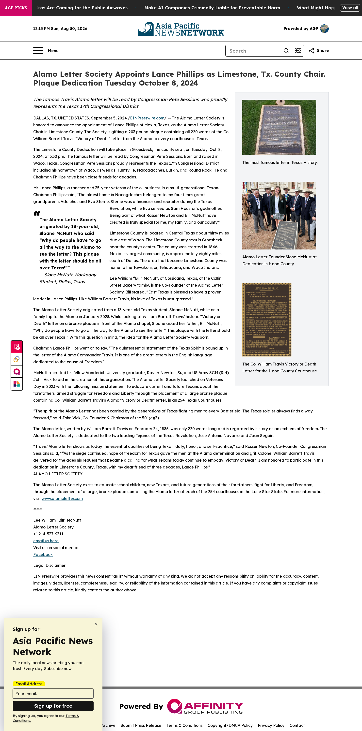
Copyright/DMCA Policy (230, 725)
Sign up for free (53, 706)
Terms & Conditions (184, 725)
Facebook (43, 554)
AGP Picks (16, 7)
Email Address (28, 683)
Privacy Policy (271, 725)
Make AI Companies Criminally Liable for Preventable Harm (212, 8)
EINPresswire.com (147, 118)
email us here (46, 540)
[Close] (96, 624)
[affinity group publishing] (16, 372)
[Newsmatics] (16, 384)
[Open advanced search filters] (298, 50)
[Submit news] (16, 347)
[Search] (286, 50)
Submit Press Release (141, 725)
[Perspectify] (16, 359)
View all (350, 7)
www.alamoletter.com (62, 498)
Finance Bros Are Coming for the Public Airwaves (72, 8)
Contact (297, 725)
